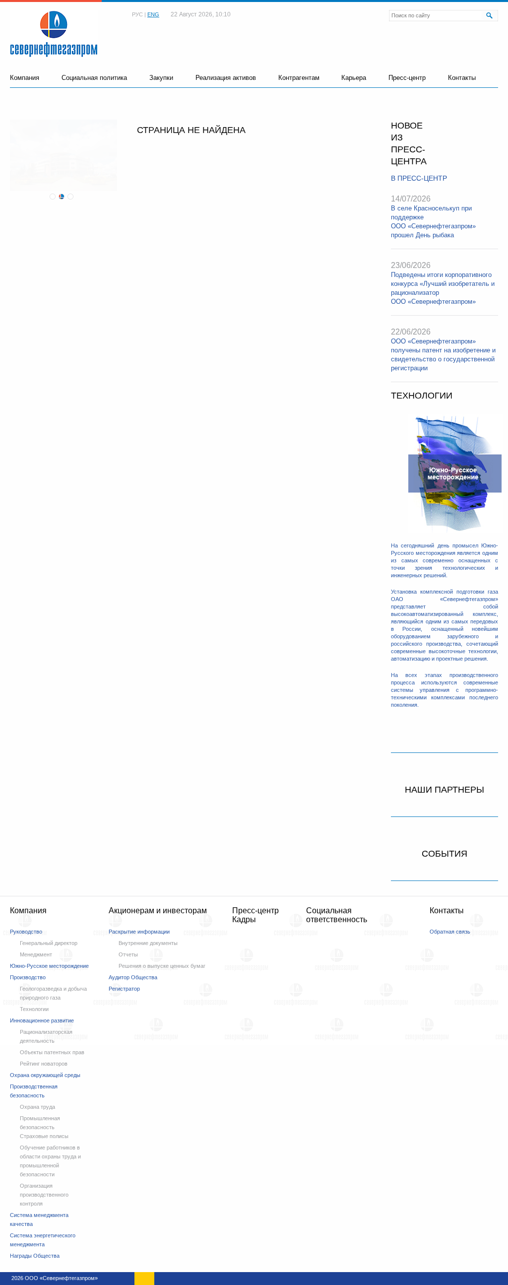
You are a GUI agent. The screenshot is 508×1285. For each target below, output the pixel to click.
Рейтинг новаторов (43, 1064)
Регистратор (124, 989)
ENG (153, 14)
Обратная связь (450, 932)
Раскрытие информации (139, 932)
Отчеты (128, 954)
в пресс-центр (419, 178)
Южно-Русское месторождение (49, 966)
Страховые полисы (44, 1136)
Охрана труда (37, 1107)
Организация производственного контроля (44, 1195)
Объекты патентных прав (52, 1052)
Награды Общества (35, 1256)
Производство (28, 977)
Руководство (26, 932)
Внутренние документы (148, 943)
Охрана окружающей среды (45, 1075)
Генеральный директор (48, 943)
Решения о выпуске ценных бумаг (162, 966)
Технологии (34, 1009)
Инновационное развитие (42, 1020)
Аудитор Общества (133, 977)
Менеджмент (36, 954)
